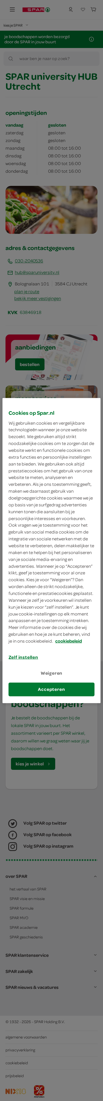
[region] (51, 550)
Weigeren (52, 673)
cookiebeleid (68, 641)
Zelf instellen (23, 657)
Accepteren (51, 689)
